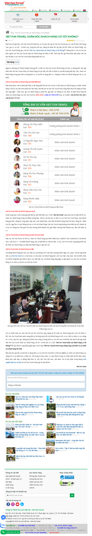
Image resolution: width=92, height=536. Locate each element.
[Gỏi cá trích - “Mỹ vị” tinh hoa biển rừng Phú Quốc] (50, 450)
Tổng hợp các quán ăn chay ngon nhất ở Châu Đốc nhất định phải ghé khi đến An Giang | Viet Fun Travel (69, 426)
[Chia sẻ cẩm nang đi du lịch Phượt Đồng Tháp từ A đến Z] (10, 414)
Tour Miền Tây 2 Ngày (13, 528)
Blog (35, 10)
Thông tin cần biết (12, 473)
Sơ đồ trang (9, 488)
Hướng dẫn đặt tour (36, 479)
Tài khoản (78, 10)
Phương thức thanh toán (37, 476)
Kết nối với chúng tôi (13, 500)
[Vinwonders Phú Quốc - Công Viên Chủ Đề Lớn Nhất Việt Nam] (50, 442)
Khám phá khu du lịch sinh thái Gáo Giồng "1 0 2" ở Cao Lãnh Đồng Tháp (71, 406)
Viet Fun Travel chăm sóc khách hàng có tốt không (47, 50)
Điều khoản (55, 10)
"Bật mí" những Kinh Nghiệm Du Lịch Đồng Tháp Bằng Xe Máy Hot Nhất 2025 (29, 406)
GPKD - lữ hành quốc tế (13, 479)
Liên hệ (31, 488)
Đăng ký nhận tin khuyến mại (16, 491)
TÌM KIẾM (44, 27)
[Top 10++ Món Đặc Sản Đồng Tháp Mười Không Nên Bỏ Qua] (10, 399)
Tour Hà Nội (50, 530)
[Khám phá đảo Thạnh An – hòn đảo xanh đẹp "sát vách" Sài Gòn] (10, 426)
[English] (84, 10)
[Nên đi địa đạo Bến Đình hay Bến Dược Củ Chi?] (10, 458)
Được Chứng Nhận (66, 473)
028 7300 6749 (19, 7)
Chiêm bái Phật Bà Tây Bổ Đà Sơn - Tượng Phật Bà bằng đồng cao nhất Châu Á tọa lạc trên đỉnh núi (30, 435)
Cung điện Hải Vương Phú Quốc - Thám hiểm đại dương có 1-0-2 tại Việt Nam (30, 449)
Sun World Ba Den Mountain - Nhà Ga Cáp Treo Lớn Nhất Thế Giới (70, 434)
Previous (6, 17)
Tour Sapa (60, 530)
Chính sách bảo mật (36, 482)
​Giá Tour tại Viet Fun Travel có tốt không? (70, 397)
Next (86, 17)
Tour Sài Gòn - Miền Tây (46, 528)
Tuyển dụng (9, 485)
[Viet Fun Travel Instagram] (12, 504)
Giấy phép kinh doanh (13, 476)
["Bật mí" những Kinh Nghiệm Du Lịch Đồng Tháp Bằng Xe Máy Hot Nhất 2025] (10, 407)
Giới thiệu (44, 10)
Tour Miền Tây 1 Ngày (44, 525)
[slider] (71, 40)
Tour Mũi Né (80, 530)
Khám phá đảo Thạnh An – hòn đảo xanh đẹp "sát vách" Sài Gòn (28, 425)
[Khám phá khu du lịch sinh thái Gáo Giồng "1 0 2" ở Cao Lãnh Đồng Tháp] (51, 407)
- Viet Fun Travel (34, 521)
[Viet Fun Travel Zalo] (21, 504)
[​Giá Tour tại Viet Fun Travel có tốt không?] (51, 399)
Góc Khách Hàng (35, 473)
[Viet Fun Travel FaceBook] (7, 504)
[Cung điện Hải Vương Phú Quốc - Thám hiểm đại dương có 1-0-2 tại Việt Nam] (10, 450)
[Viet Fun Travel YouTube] (17, 504)
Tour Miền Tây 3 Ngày (29, 528)
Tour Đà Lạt (70, 530)
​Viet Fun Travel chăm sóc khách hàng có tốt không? (32, 33)
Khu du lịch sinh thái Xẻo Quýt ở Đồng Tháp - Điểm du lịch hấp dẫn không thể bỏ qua (70, 413)
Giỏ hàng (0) (67, 10)
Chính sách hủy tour (36, 485)
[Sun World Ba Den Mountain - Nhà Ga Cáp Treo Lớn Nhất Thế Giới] (51, 435)
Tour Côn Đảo (40, 530)
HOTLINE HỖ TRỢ (13, 532)
